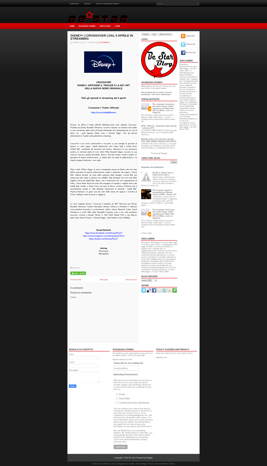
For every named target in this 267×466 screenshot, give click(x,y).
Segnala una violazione (152, 167)
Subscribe (190, 36)
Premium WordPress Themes (165, 464)
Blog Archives (165, 34)
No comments (104, 42)
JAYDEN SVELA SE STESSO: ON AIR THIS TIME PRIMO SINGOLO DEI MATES (158, 140)
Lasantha (131, 464)
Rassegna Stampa (87, 26)
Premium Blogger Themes (145, 464)
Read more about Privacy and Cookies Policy (174, 353)
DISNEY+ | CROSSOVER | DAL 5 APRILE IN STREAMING (101, 37)
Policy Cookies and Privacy (107, 4)
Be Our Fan (191, 52)
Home (72, 26)
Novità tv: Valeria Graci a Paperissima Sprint (163, 174)
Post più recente (75, 279)
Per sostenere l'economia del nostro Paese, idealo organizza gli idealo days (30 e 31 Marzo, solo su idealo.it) (163, 108)
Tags (154, 34)
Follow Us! (190, 44)
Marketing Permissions (126, 374)
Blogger (164, 153)
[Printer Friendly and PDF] (78, 273)
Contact (87, 4)
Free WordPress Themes (108, 464)
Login (117, 26)
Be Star (132, 458)
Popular (146, 34)
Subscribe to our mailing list (128, 363)
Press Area (105, 26)
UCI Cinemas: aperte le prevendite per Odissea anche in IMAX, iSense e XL (164, 192)
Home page (74, 4)
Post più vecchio (131, 279)
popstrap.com (161, 357)
